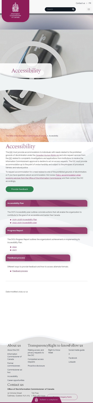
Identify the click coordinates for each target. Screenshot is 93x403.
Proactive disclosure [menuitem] (36, 366)
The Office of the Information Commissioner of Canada (26, 136)
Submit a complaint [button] (49, 399)
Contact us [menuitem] (80, 3)
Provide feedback (19, 189)
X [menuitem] (69, 354)
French (90, 3)
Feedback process (20, 271)
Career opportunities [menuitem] (15, 380)
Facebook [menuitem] (73, 358)
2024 (14, 247)
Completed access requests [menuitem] (36, 360)
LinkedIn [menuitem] (72, 362)
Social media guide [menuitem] (76, 350)
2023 (14, 250)
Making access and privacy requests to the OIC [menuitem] (36, 352)
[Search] (73, 9)
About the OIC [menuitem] (13, 350)
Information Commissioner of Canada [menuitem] (14, 356)
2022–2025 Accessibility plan (24, 223)
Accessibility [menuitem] (12, 376)
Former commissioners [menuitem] (13, 364)
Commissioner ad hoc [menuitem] (14, 371)
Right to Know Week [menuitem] (54, 351)
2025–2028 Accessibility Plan (24, 219)
